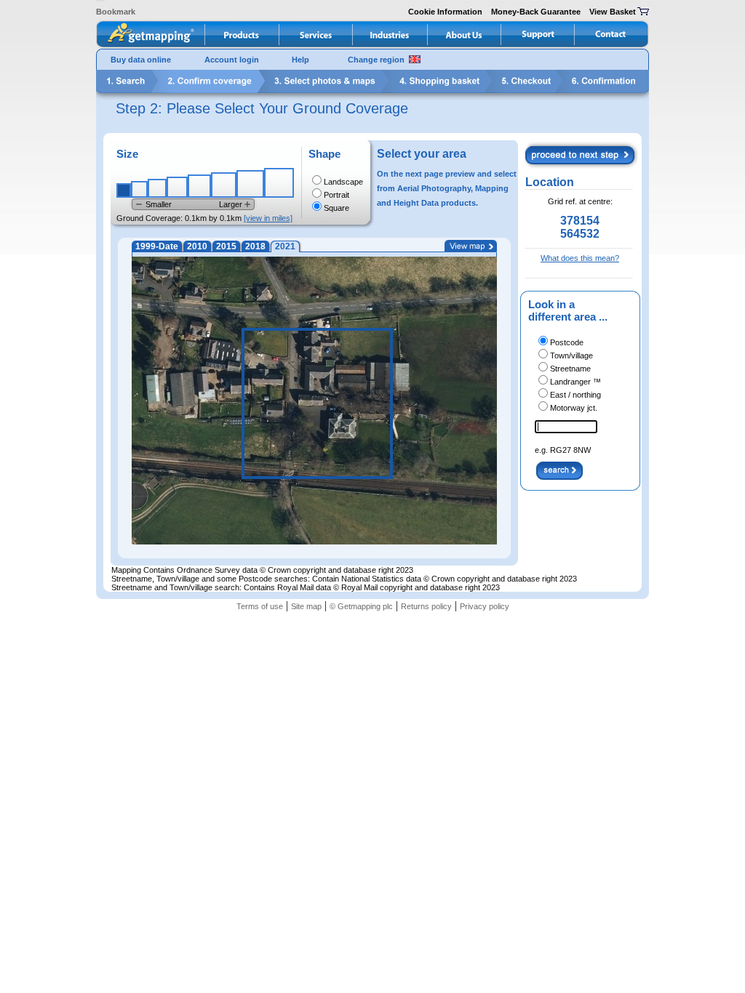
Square (336, 208)
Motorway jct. (573, 407)
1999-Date (156, 246)
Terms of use (259, 606)
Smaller (159, 204)
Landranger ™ (575, 381)
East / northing (575, 394)
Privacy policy (484, 606)
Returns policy (426, 606)
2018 (255, 246)
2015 (226, 246)
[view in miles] (268, 218)
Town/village (571, 355)
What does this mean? (580, 258)
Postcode (566, 342)
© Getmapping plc (361, 606)
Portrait (336, 194)
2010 (197, 246)
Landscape (343, 181)
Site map (306, 606)
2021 (285, 246)
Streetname (570, 368)
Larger (230, 204)
